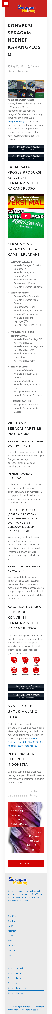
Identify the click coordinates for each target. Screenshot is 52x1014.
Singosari (12, 945)
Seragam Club (14, 983)
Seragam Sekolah (15, 968)
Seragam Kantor (15, 978)
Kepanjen (12, 931)
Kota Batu (12, 921)
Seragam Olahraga (16, 993)
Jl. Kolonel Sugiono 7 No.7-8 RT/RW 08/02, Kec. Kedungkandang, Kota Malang (26, 742)
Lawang (11, 950)
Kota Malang (13, 916)
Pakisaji (11, 955)
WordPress (13, 1010)
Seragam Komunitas (17, 988)
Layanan (25, 71)
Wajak (10, 941)
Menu (5, 3)
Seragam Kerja (14, 973)
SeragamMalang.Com (18, 121)
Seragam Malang (22, 1006)
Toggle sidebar (26, 863)
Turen (10, 936)
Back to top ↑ (32, 1010)
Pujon (10, 926)
